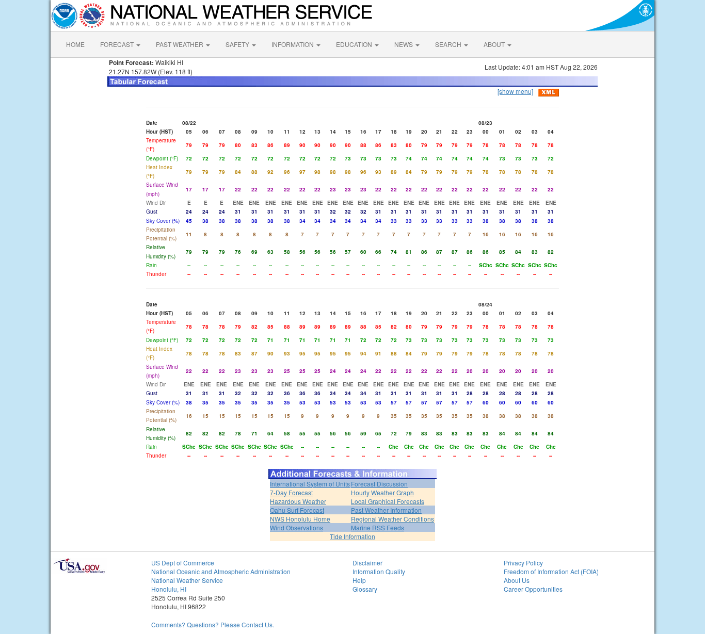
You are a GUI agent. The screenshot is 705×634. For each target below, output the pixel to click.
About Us (517, 580)
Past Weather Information (386, 510)
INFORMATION (293, 44)
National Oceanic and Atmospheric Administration (221, 571)
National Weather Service (187, 580)
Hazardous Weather (298, 501)
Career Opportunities (533, 588)
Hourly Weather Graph (382, 492)
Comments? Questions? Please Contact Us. (212, 624)
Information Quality (378, 571)
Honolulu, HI (168, 588)
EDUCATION (355, 44)
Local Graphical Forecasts (387, 501)
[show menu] (515, 91)
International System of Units (310, 483)
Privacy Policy (523, 562)
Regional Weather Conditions (392, 518)
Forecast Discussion (379, 483)
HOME (75, 44)
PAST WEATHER (180, 44)
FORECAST (117, 44)
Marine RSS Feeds (377, 527)
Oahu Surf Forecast (297, 510)
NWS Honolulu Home (300, 518)
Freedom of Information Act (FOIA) (551, 571)
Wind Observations (296, 527)
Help (359, 580)
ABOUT (495, 44)
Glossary (364, 588)
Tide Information (352, 536)
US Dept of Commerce (182, 562)
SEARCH (449, 44)
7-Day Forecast (291, 492)
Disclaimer (367, 562)
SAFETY (238, 44)
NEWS (404, 44)
